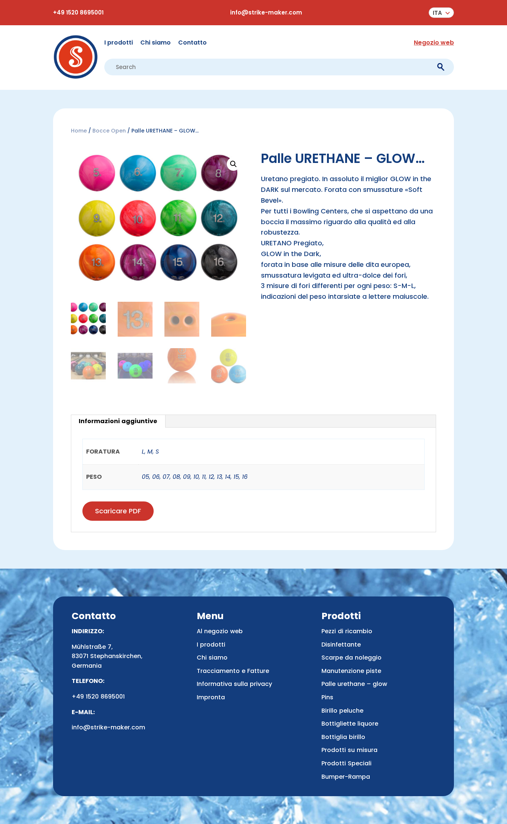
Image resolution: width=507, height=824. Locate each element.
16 (245, 477)
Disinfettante (341, 644)
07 (166, 477)
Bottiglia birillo (343, 737)
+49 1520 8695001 (78, 12)
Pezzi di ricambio (346, 631)
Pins (327, 697)
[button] (441, 12)
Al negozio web (220, 631)
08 (176, 477)
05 (145, 477)
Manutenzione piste (351, 671)
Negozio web (434, 42)
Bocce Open (109, 130)
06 (156, 477)
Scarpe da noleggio (351, 657)
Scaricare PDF (118, 511)
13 (219, 477)
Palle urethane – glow (354, 684)
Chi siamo (155, 42)
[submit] (441, 67)
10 (196, 477)
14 (227, 477)
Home (79, 130)
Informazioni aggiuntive (118, 421)
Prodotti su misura (349, 750)
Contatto (192, 42)
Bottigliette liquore (349, 723)
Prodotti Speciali (346, 763)
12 (211, 477)
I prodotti (118, 42)
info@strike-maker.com (266, 12)
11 (204, 477)
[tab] (118, 421)
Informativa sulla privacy (234, 684)
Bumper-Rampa (345, 776)
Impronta (211, 697)
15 (236, 477)
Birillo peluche (342, 710)
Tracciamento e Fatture (233, 671)
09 (186, 477)
